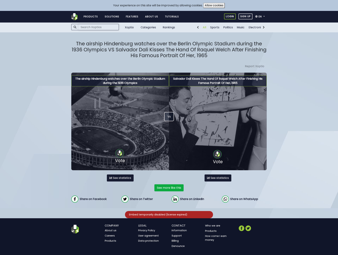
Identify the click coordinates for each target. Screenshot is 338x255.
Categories (148, 27)
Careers (110, 235)
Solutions (112, 16)
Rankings (169, 27)
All (204, 27)
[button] (261, 17)
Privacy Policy (146, 230)
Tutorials (172, 16)
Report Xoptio (254, 66)
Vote (120, 161)
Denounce (178, 246)
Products (91, 16)
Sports (214, 27)
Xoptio (129, 27)
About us (151, 16)
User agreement (148, 235)
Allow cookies (214, 5)
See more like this (169, 188)
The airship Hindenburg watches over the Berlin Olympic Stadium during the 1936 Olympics (120, 81)
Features (132, 16)
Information (179, 230)
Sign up (245, 16)
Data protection (148, 241)
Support (177, 235)
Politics (228, 27)
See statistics (121, 178)
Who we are (212, 225)
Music (241, 27)
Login (230, 16)
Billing (175, 241)
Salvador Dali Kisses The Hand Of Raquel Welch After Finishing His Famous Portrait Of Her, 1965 (217, 81)
